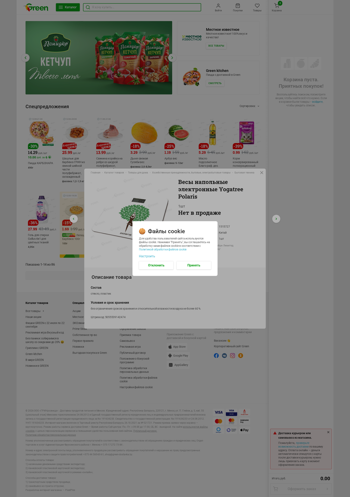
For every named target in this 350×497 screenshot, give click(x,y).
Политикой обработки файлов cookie (163, 249)
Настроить (147, 256)
